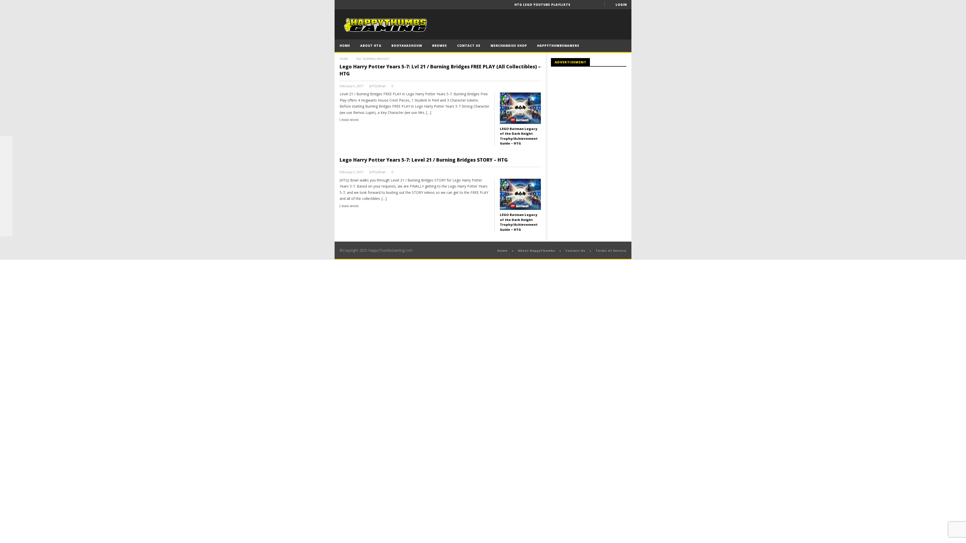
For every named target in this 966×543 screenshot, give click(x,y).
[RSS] (6, 217)
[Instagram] (6, 205)
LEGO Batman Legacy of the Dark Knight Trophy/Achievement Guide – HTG (519, 136)
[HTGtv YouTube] (6, 167)
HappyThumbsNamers (558, 45)
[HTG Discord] (6, 179)
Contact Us (468, 45)
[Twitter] (597, 4)
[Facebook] (578, 4)
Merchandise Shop (509, 45)
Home (345, 45)
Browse (439, 45)
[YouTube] (588, 4)
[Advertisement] (593, 112)
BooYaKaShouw (406, 45)
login (621, 5)
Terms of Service (611, 250)
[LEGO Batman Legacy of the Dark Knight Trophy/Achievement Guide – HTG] (520, 108)
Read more (350, 119)
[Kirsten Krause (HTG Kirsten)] (6, 230)
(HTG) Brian (377, 86)
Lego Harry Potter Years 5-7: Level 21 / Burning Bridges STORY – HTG (424, 160)
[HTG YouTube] (6, 154)
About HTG (370, 45)
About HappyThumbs (536, 250)
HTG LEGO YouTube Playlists (542, 5)
